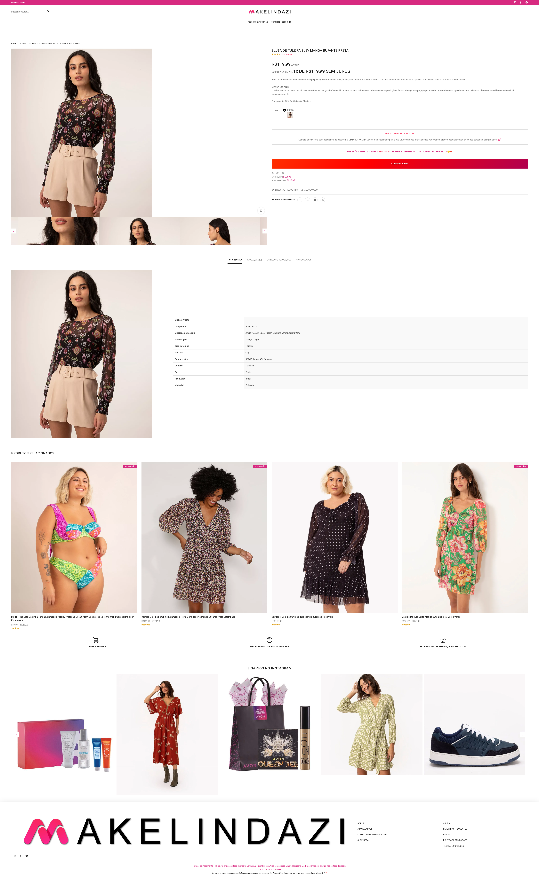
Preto (290, 110)
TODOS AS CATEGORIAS (258, 22)
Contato (447, 834)
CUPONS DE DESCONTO (281, 22)
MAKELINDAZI (383, 151)
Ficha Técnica (235, 260)
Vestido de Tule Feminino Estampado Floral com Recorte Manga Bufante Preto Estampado (188, 617)
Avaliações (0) (254, 260)
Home (13, 43)
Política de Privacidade (455, 840)
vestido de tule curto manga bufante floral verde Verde (431, 617)
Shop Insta (363, 840)
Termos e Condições (453, 846)
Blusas (23, 43)
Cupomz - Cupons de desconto (373, 834)
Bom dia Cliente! (18, 3)
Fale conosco (310, 190)
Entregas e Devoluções (279, 260)
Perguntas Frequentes (286, 190)
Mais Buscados (303, 260)
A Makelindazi (365, 829)
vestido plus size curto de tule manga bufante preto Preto (302, 617)
